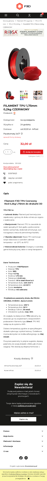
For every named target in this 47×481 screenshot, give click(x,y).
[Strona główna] (23, 6)
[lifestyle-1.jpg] (37, 95)
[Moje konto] (29, 15)
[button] (6, 15)
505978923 (12, 173)
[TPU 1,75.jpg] (23, 95)
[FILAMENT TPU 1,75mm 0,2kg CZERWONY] (9, 95)
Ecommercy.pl (31, 466)
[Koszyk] (41, 15)
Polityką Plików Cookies (18, 474)
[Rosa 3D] (23, 32)
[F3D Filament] (14, 113)
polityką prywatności (27, 406)
